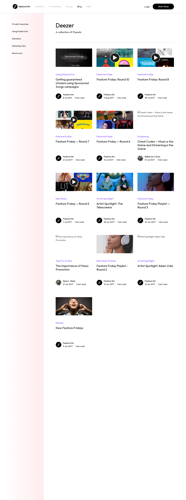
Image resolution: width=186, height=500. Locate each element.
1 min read (115, 97)
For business (55, 6)
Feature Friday (104, 74)
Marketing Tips (19, 46)
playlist (59, 322)
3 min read (73, 97)
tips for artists (64, 260)
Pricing (69, 6)
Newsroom (17, 53)
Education (16, 38)
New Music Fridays (106, 260)
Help (88, 6)
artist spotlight (104, 198)
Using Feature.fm (20, 31)
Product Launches (20, 24)
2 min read (74, 284)
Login (147, 6)
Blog (79, 6)
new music (61, 198)
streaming (143, 136)
